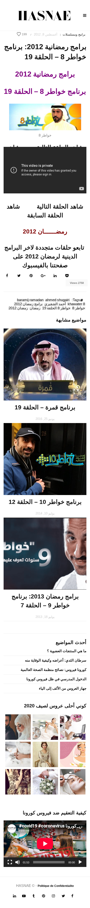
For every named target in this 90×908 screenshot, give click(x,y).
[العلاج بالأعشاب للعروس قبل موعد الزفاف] (73, 781)
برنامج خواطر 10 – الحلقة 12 (45, 501)
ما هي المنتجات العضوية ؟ (66, 651)
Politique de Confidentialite (56, 886)
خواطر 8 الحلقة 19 (56, 308)
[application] (45, 843)
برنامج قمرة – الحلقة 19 (45, 407)
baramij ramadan (30, 300)
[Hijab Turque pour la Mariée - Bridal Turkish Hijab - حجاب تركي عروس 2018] (18, 727)
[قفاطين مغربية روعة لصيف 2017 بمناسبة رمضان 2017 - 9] (45, 754)
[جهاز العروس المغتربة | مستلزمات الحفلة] (18, 754)
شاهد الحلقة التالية (60, 206)
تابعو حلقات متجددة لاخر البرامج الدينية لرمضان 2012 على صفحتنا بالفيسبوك (44, 256)
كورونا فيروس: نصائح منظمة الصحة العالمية (53, 670)
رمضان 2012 (18, 308)
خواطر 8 (78, 308)
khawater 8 (76, 304)
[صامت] (17, 862)
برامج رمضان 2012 (28, 304)
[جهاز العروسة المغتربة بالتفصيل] (45, 727)
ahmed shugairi (57, 300)
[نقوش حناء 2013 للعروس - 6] (18, 781)
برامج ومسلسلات (74, 34)
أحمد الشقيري (55, 304)
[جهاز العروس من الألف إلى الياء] (73, 727)
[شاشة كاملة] (9, 862)
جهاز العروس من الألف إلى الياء (62, 688)
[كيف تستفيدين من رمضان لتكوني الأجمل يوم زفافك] (73, 754)
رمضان (35, 308)
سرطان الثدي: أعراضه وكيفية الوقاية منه (55, 660)
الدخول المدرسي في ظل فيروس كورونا (56, 679)
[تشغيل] (80, 862)
